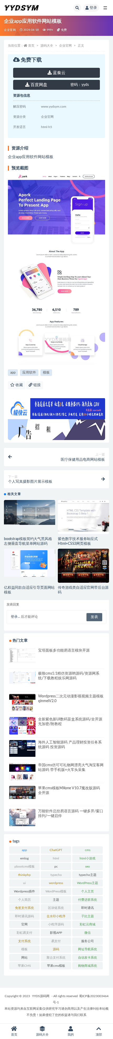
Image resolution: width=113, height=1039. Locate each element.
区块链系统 (56, 907)
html (56, 858)
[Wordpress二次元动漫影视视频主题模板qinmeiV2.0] (22, 705)
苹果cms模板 (56, 965)
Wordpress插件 (24, 891)
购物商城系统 (87, 965)
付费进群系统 (87, 899)
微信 (87, 932)
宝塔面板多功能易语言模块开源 (64, 650)
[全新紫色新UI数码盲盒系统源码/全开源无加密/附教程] (22, 726)
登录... (15, 617)
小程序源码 (56, 924)
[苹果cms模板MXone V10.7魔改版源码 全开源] (22, 792)
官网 (24, 924)
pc (56, 866)
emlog (24, 858)
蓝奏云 (58, 73)
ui (24, 883)
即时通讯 (87, 907)
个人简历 (24, 899)
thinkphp (24, 874)
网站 (24, 957)
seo (87, 866)
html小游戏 (87, 858)
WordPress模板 (55, 891)
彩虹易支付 (24, 932)
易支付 (56, 941)
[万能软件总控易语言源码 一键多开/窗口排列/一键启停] (22, 817)
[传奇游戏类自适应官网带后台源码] (83, 568)
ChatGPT (56, 850)
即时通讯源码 (24, 916)
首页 (31, 45)
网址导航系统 (87, 949)
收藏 (18, 385)
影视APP (56, 932)
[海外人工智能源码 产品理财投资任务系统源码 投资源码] (22, 748)
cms (87, 850)
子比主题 (87, 916)
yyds (79, 85)
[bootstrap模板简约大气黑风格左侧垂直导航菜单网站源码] (29, 512)
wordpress (56, 883)
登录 (93, 8)
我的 (71, 1034)
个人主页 (87, 891)
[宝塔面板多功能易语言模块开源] (22, 655)
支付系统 (24, 941)
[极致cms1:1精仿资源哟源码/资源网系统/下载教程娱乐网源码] (22, 677)
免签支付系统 (24, 907)
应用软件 (29, 372)
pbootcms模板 (24, 866)
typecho (56, 874)
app (13, 372)
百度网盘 (38, 85)
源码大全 (46, 45)
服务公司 (87, 941)
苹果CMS (24, 965)
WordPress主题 (87, 883)
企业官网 (10, 30)
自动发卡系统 (87, 957)
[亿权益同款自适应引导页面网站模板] (29, 563)
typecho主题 (87, 874)
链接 (36, 385)
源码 (56, 949)
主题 (56, 899)
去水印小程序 (56, 916)
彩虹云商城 (87, 924)
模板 (46, 372)
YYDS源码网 (40, 996)
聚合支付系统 (56, 957)
